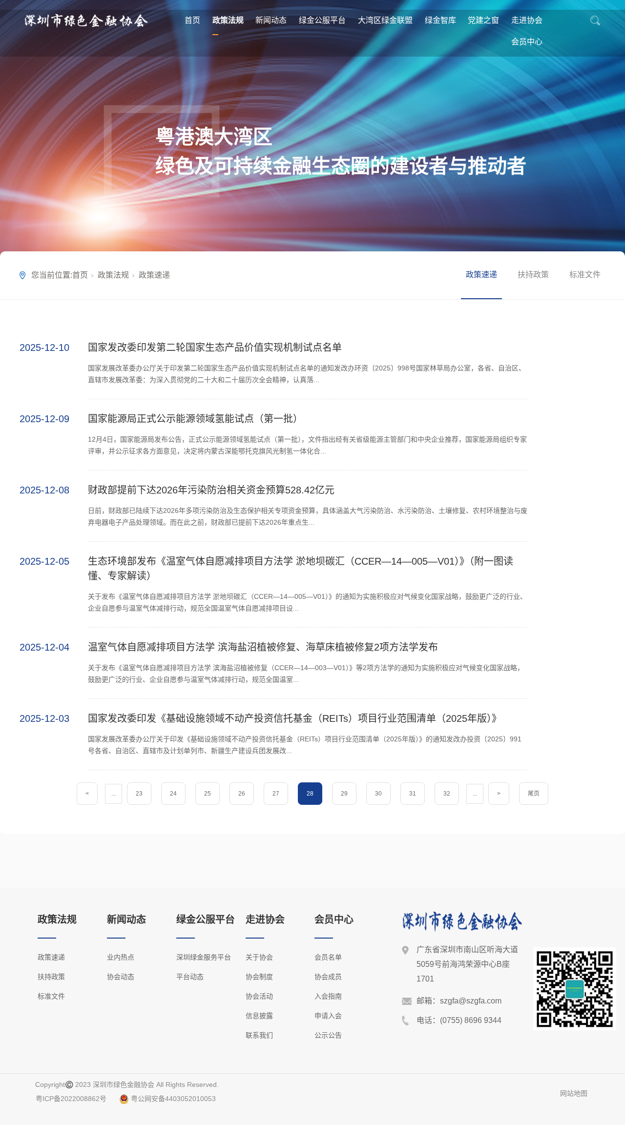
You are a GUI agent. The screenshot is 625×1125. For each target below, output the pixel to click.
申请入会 (328, 1016)
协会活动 (259, 996)
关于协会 (259, 957)
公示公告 (328, 1035)
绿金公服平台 (322, 20)
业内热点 (120, 957)
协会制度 (259, 977)
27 (275, 793)
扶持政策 (533, 274)
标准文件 (585, 274)
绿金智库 (440, 20)
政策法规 (228, 20)
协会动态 (120, 977)
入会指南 (328, 996)
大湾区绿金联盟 (385, 20)
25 (207, 793)
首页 (192, 20)
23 (139, 793)
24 (173, 793)
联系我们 (259, 1035)
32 (446, 793)
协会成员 (328, 977)
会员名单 (328, 957)
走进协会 (526, 20)
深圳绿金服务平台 (203, 957)
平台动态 (190, 977)
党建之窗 (483, 20)
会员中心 (526, 42)
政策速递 (481, 274)
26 (241, 793)
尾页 (534, 793)
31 (412, 793)
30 (378, 793)
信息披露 (259, 1016)
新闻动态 (271, 20)
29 (344, 793)
